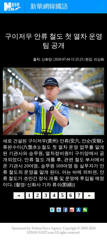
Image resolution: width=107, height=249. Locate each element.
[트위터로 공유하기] (58, 210)
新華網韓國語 (49, 6)
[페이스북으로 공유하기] (65, 210)
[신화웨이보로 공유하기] (52, 210)
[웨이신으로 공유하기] (85, 210)
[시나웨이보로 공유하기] (72, 210)
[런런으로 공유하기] (78, 210)
